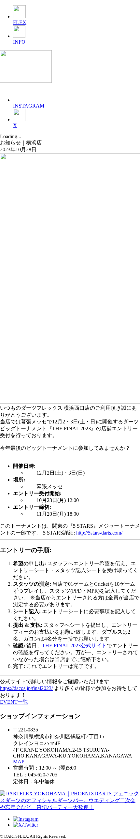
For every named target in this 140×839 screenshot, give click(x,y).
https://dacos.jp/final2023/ (26, 688)
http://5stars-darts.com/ (99, 533)
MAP (18, 761)
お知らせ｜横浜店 (21, 142)
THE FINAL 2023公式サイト (74, 645)
